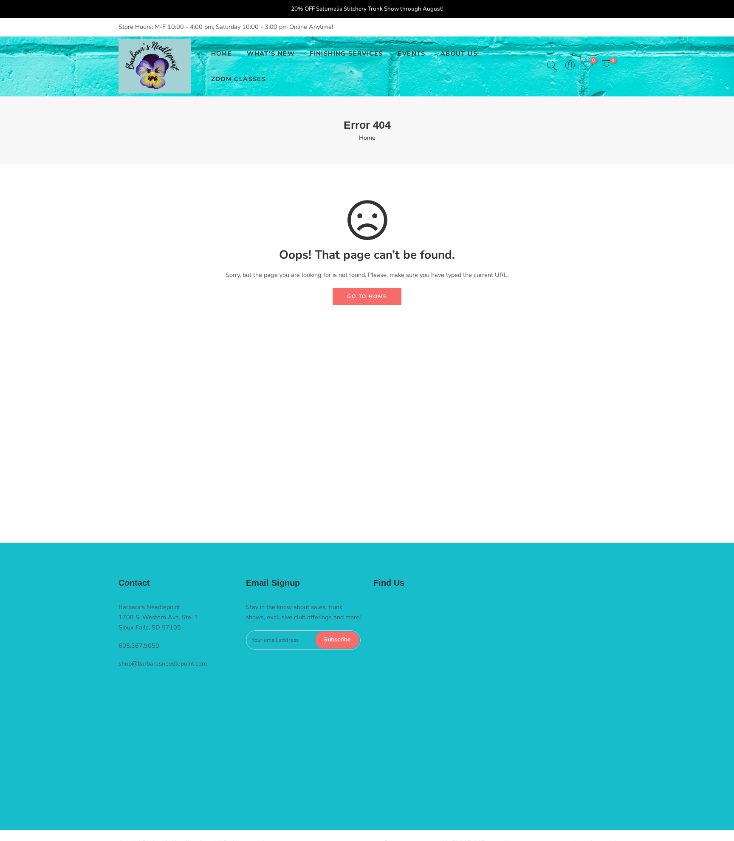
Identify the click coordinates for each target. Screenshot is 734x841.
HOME (221, 53)
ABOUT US (458, 53)
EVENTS (411, 53)
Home (367, 137)
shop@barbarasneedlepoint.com (163, 663)
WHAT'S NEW (271, 53)
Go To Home (367, 296)
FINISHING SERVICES (346, 53)
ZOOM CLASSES (238, 79)
